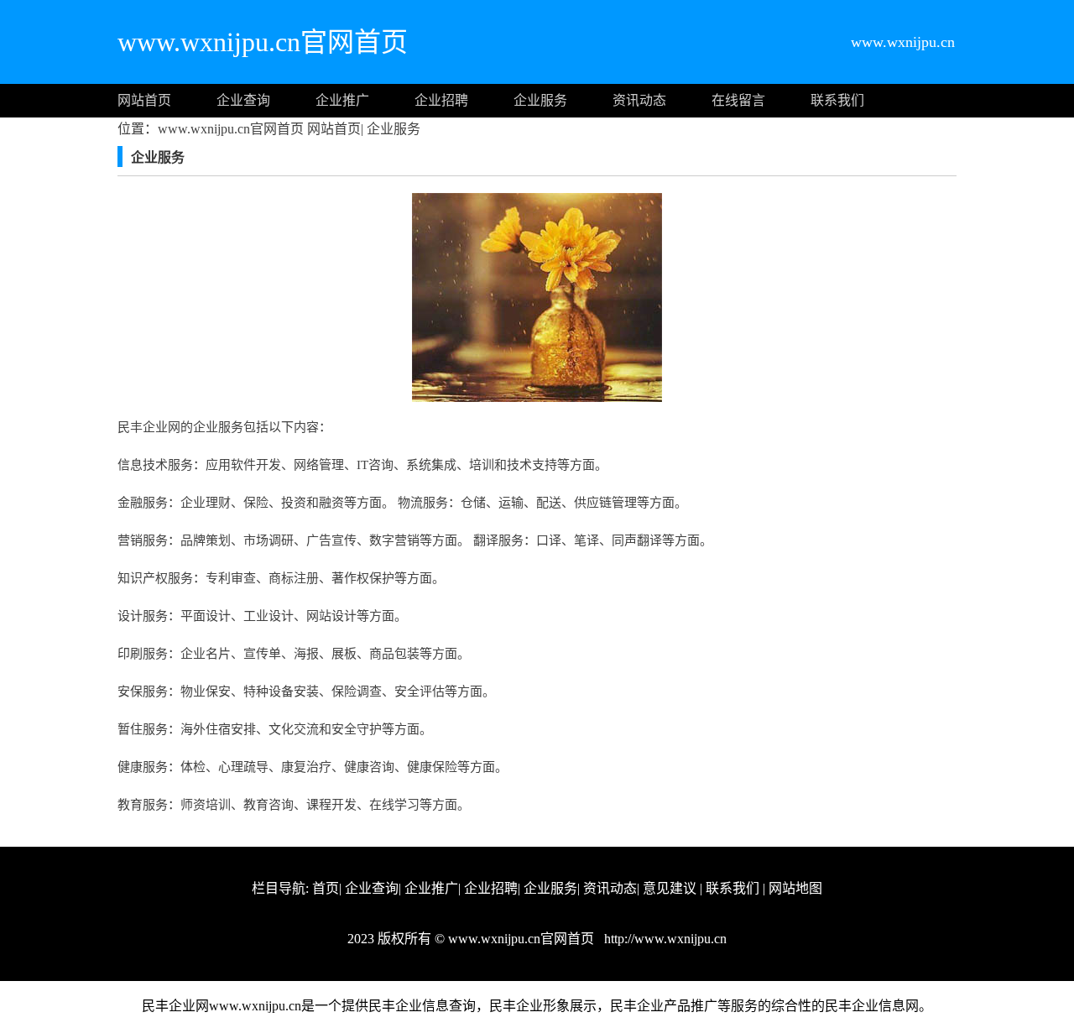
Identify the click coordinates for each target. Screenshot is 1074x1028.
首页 (325, 888)
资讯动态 (639, 100)
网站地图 (795, 888)
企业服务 (540, 100)
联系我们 (837, 100)
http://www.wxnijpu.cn (664, 938)
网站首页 (144, 100)
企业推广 (342, 100)
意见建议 (669, 888)
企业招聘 (441, 100)
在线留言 (738, 100)
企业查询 (243, 100)
